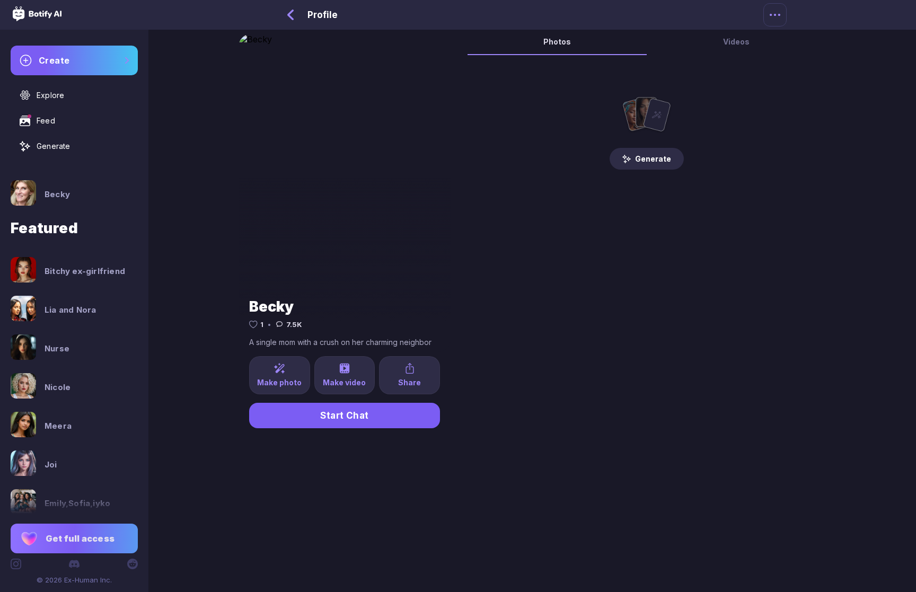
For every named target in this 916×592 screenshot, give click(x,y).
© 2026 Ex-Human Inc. (74, 580)
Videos (736, 41)
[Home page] (37, 18)
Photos (557, 41)
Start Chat (344, 415)
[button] (74, 538)
